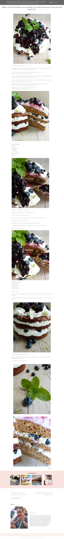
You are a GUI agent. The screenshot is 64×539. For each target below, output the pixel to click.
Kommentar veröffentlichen (16, 497)
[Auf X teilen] (50, 468)
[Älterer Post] (50, 491)
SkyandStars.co (40, 537)
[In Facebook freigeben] (49, 468)
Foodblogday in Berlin (28, 65)
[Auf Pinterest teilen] (51, 468)
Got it (56, 2)
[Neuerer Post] (13, 491)
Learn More (51, 2)
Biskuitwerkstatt (29, 537)
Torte (13, 468)
